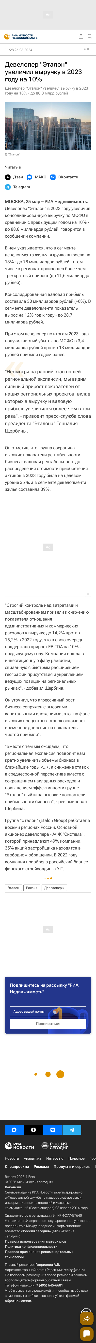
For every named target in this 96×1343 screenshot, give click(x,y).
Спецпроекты (17, 1166)
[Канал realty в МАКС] (14, 1130)
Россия (31, 888)
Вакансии (13, 1187)
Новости (12, 1158)
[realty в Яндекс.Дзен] (33, 1130)
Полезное (76, 1158)
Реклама (41, 1166)
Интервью (55, 1158)
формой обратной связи (51, 1280)
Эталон (13, 888)
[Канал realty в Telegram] (72, 1130)
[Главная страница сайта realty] (29, 36)
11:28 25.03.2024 (18, 50)
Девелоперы (54, 888)
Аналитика (32, 1158)
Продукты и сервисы (72, 1166)
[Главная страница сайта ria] (5, 36)
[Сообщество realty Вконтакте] (52, 1130)
